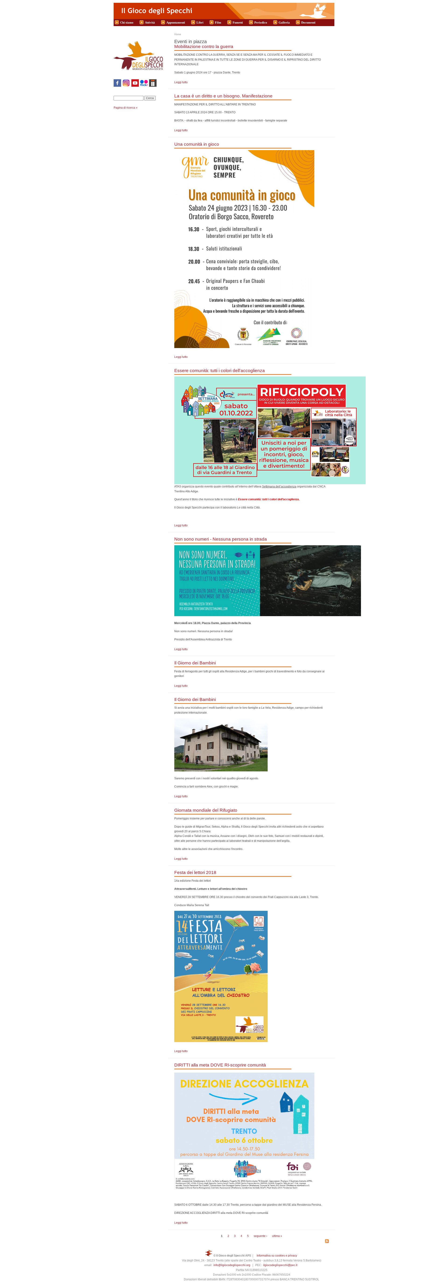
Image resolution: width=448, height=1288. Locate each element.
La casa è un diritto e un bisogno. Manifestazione (223, 95)
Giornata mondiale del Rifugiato (205, 810)
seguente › (260, 1236)
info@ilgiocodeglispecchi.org (232, 1265)
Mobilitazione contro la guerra (203, 46)
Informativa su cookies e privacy (277, 1255)
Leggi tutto (181, 82)
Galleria (284, 22)
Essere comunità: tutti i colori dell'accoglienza (219, 370)
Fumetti (238, 22)
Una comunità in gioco (196, 144)
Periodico (260, 22)
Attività (150, 22)
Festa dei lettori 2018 (195, 872)
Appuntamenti (175, 22)
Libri (199, 22)
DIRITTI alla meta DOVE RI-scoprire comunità (220, 1065)
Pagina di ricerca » (125, 107)
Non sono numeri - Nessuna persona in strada (220, 539)
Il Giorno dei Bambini (195, 662)
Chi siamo (126, 22)
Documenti (308, 22)
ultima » (277, 1236)
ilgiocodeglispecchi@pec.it (280, 1265)
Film (218, 22)
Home (177, 34)
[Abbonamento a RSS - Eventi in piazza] (327, 1241)
